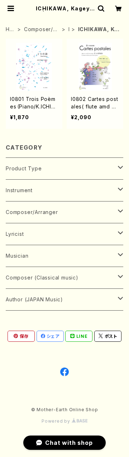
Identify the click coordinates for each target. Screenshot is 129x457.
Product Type (24, 168)
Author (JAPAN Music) (34, 299)
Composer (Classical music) (42, 277)
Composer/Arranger (41, 29)
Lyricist (15, 234)
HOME (10, 29)
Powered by (57, 421)
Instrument (19, 190)
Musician (17, 256)
